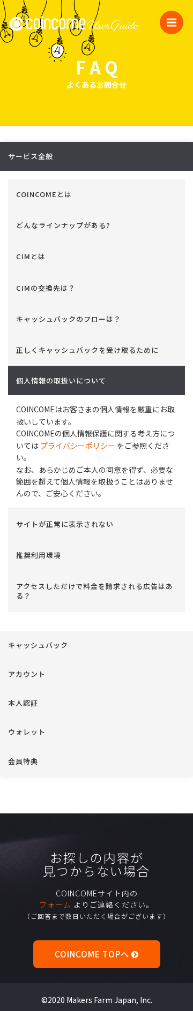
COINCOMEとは (44, 194)
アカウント (27, 674)
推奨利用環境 (38, 555)
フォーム (55, 904)
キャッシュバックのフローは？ (68, 319)
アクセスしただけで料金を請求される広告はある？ (94, 591)
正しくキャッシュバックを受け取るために (87, 350)
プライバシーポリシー (77, 445)
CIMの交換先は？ (46, 288)
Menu (171, 22)
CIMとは (31, 256)
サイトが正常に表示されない (65, 524)
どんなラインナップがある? (63, 225)
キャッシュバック (38, 645)
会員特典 (23, 761)
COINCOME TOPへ (93, 954)
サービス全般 (30, 156)
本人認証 (23, 703)
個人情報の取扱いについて (61, 380)
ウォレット (27, 732)
